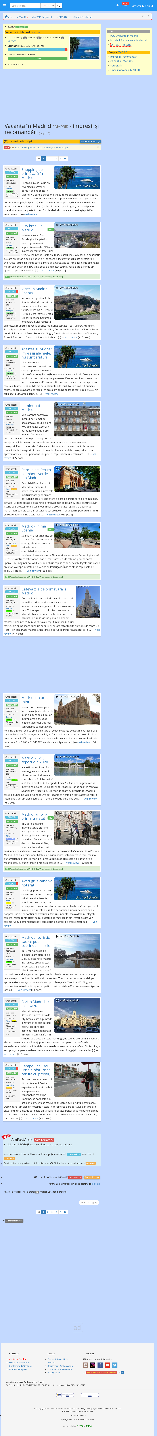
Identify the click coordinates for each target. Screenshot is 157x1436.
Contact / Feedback (18, 1359)
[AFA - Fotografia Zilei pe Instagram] (93, 1364)
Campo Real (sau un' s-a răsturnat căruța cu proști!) (35, 1069)
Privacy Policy (54, 1372)
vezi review (30, 214)
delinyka (9, 310)
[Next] (65, 158)
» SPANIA (21, 17)
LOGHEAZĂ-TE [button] (74, 1154)
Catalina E (10, 425)
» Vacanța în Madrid (82, 17)
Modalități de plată (18, 1369)
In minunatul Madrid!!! (32, 407)
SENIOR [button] (9, 611)
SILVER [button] (8, 427)
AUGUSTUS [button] (10, 839)
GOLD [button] (8, 903)
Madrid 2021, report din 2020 (34, 759)
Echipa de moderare (19, 1362)
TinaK (8, 1021)
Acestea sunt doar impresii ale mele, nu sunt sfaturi (36, 353)
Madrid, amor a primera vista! (34, 816)
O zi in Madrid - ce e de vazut (36, 1003)
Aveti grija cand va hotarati (36, 882)
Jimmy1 (9, 371)
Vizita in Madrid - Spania (35, 290)
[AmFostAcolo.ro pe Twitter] (115, 1364)
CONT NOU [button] (9, 1158)
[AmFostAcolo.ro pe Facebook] (101, 1364)
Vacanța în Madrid (124, 35)
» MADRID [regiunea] (42, 17)
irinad (8, 780)
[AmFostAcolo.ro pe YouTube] (108, 1364)
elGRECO (9, 900)
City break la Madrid (31, 227)
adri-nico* (10, 1085)
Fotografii (116, 65)
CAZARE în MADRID (121, 61)
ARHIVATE (12, 41)
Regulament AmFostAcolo (60, 1365)
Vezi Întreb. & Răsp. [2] (90, 141)
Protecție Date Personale (60, 1369)
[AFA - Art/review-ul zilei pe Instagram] (86, 1364)
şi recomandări (123, 56)
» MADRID (62, 17)
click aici (96, 1183)
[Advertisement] (52, 93)
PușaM (9, 189)
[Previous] (38, 158)
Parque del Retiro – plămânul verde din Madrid (37, 473)
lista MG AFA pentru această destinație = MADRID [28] (42, 147)
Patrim (9, 608)
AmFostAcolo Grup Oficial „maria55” (101, 1373)
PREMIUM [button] (10, 191)
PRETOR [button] (13, 489)
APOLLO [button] (14, 780)
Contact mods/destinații (20, 1365)
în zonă (121, 44)
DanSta (9, 717)
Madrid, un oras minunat (34, 699)
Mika (8, 836)
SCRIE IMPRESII (75, 1177)
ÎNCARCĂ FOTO (92, 1177)
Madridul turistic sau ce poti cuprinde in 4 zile (35, 941)
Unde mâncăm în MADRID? (125, 70)
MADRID (122, 52)
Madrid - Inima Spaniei (33, 528)
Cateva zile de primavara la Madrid (44, 591)
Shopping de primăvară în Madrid (32, 173)
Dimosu (9, 959)
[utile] (117, 5)
